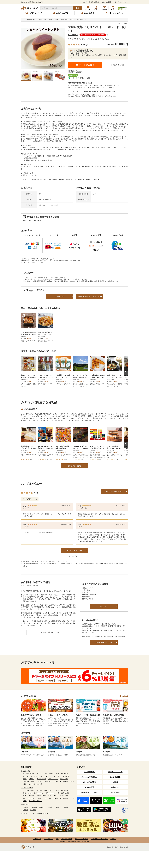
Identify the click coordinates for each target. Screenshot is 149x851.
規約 (57, 839)
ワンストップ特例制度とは (89, 777)
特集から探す (25, 813)
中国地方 (65, 807)
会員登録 (115, 782)
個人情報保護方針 (66, 839)
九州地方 (33, 810)
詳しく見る (104, 606)
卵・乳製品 (64, 773)
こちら (41, 262)
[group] (43, 47)
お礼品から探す (25, 771)
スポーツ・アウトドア (29, 781)
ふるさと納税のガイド (88, 8)
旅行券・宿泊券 (41, 779)
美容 (39, 781)
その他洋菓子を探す (74, 466)
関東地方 (42, 807)
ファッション (47, 781)
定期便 (25, 784)
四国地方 (25, 810)
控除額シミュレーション (115, 772)
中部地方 (49, 807)
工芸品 (56, 781)
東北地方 (34, 807)
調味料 (25, 779)
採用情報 (86, 841)
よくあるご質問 (106, 2)
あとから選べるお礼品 (35, 784)
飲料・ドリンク (38, 776)
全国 (22, 585)
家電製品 (31, 779)
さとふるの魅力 (115, 792)
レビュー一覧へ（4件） (114, 491)
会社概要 (62, 841)
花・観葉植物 (64, 781)
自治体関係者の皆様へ (74, 841)
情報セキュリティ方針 (81, 839)
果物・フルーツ (49, 773)
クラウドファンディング (121, 2)
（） (86, 45)
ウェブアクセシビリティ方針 (99, 839)
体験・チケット (53, 779)
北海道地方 (26, 807)
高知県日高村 (73, 35)
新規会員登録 (95, 2)
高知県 (29, 585)
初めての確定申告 (115, 777)
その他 (72, 781)
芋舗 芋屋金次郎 (45, 199)
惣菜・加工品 (65, 776)
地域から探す (25, 804)
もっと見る (124, 696)
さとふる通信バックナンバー (89, 792)
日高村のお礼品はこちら (104, 642)
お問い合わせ (59, 296)
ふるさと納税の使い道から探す (41, 813)
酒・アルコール (27, 776)
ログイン (85, 2)
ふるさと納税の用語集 (89, 782)
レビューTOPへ (74, 556)
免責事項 (113, 839)
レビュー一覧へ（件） (74, 550)
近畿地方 (57, 807)
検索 (77, 8)
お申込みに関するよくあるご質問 (89, 296)
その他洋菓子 (54, 205)
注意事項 (71, 72)
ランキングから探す (27, 788)
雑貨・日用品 (64, 779)
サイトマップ (37, 839)
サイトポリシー (48, 839)
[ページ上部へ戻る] (141, 837)
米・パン (39, 773)
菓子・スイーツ (43, 205)
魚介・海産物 (30, 773)
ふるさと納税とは (89, 772)
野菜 (57, 773)
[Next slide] (126, 371)
